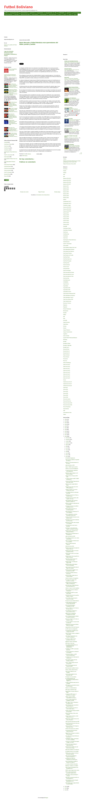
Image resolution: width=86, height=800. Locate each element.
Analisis (64, 170)
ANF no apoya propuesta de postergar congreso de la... (71, 772)
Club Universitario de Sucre (68, 274)
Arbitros (64, 199)
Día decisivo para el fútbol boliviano (72, 600)
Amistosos (65, 168)
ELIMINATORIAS (61, 12)
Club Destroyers (66, 241)
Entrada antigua (57, 191)
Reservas (65, 360)
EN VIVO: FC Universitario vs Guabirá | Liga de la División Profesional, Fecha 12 (13, 116)
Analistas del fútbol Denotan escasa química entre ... (72, 518)
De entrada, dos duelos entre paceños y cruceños (70, 580)
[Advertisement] (39, 25)
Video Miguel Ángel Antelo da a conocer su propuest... (71, 637)
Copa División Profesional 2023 (69, 293)
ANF (64, 174)
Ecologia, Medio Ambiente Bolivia (71, 87)
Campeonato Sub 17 (67, 201)
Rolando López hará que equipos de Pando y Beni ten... (72, 548)
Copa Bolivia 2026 (66, 289)
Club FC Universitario (8, 154)
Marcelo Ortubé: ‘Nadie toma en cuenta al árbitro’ (71, 576)
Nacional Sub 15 (66, 353)
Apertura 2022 (66, 193)
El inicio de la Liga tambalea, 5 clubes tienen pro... (71, 745)
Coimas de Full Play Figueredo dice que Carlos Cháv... (72, 482)
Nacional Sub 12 (66, 351)
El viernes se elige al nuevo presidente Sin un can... (70, 639)
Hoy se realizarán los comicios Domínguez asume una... (71, 515)
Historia (25, 155)
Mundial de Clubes (66, 343)
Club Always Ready (8, 144)
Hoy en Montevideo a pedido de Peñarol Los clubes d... (71, 762)
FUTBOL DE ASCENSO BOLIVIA (71, 61)
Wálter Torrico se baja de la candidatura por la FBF (70, 614)
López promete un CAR (69, 465)
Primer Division (66, 356)
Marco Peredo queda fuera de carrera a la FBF (71, 666)
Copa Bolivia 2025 (66, 287)
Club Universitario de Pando (68, 272)
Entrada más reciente (24, 191)
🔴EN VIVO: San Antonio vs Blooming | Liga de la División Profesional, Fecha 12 (13, 86)
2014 (66, 788)
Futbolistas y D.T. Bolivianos (70, 98)
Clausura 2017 (66, 212)
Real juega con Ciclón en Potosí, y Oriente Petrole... (72, 496)
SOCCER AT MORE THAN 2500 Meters (70, 136)
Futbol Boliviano (18, 7)
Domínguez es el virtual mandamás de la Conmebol (72, 520)
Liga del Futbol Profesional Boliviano (70, 337)
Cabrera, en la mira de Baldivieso (71, 468)
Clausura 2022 (66, 220)
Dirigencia (65, 305)
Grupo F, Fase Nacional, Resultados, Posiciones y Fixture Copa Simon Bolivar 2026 (71, 79)
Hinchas (64, 326)
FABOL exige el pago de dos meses (72, 770)
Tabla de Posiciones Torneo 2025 (69, 163)
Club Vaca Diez (66, 278)
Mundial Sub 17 (66, 347)
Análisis (64, 172)
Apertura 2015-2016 (67, 182)
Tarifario (64, 158)
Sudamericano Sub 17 (67, 383)
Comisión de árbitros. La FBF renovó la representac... (71, 655)
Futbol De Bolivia (67, 68)
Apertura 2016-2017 (67, 184)
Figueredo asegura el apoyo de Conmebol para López (71, 559)
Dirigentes (65, 306)
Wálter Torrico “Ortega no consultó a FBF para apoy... (72, 734)
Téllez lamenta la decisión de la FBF (72, 721)
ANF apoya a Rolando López (70, 689)
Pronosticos (65, 358)
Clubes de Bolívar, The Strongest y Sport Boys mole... (72, 726)
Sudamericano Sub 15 (67, 381)
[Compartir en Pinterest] (41, 154)
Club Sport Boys (66, 268)
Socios (64, 379)
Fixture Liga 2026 (35, 14)
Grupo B (70, 14)
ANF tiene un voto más (69, 643)
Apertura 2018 (66, 187)
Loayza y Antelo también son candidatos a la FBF (70, 700)
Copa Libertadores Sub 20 (68, 297)
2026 (66, 419)
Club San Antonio (7, 170)
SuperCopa (65, 387)
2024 (66, 422)
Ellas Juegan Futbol (68, 118)
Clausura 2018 (66, 214)
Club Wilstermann (66, 280)
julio (66, 446)
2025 (66, 420)
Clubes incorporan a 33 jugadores (71, 578)
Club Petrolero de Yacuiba (68, 255)
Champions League (67, 205)
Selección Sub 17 (66, 368)
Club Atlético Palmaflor (69, 144)
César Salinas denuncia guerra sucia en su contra (71, 599)
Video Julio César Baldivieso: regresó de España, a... (71, 756)
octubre (67, 441)
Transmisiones (66, 408)
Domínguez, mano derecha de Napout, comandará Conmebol (71, 528)
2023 (66, 424)
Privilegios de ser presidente (70, 676)
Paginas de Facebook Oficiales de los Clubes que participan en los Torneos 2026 (72, 161)
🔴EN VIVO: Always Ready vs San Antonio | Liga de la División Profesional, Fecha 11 (13, 104)
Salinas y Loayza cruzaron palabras (72, 588)
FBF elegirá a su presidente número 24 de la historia (72, 686)
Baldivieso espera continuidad (71, 641)
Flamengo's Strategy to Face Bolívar (71, 137)
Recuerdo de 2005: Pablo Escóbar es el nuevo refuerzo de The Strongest (74, 130)
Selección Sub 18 (66, 372)
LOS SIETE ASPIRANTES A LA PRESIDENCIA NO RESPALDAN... (71, 646)
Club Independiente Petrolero (9, 161)
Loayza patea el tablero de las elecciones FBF (71, 675)
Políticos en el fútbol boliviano (71, 687)
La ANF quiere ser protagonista (71, 628)
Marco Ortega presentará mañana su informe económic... (71, 617)
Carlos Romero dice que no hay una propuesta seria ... (72, 724)
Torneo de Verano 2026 (67, 404)
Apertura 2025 (66, 197)
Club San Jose (66, 266)
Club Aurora (6, 146)
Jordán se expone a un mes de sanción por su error (71, 490)
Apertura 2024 (66, 195)
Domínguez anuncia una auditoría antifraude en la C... (71, 507)
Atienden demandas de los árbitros (72, 728)
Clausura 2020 (66, 218)
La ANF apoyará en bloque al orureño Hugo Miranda (70, 603)
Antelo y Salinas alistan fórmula (71, 669)
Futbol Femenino (66, 322)
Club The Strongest (76, 12)
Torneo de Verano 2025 (67, 402)
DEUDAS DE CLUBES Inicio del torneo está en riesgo (71, 747)
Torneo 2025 (65, 395)
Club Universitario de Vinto (68, 276)
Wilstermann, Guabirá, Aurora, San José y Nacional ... (72, 719)
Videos (64, 414)
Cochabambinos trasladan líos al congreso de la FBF (71, 631)
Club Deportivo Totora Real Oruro (10, 151)
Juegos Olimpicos (66, 329)
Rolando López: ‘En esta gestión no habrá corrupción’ (72, 557)
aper (64, 176)
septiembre (68, 442)
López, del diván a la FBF (70, 536)
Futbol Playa (65, 324)
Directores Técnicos (67, 303)
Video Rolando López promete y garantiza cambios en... (71, 501)
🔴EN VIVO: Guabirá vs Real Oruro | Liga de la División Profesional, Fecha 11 (13, 110)
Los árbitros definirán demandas (71, 764)
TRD (64, 410)
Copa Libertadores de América (69, 295)
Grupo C (64, 14)
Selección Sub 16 (66, 366)
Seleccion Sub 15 (66, 364)
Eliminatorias (65, 310)
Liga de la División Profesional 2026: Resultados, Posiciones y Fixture (10, 75)
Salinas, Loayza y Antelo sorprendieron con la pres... (71, 697)
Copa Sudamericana (49, 12)
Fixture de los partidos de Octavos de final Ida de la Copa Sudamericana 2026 (13, 122)
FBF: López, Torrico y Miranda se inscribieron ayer (71, 703)
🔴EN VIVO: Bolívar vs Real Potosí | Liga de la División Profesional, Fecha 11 (13, 135)
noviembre (68, 439)
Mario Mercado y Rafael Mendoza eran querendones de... (71, 586)
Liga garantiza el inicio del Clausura (72, 627)
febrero (67, 454)
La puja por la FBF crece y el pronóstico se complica (70, 695)
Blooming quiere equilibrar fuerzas (71, 667)
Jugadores (65, 333)
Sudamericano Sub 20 (67, 385)
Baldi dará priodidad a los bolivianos (72, 749)
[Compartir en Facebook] (40, 154)
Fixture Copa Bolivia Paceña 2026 (13, 70)
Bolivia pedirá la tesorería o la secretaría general (71, 509)
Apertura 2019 (66, 189)
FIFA (64, 318)
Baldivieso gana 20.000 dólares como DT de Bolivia (71, 565)
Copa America (32, 12)
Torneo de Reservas (67, 400)
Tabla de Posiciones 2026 (25, 14)
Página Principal (41, 191)
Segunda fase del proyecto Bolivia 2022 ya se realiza (71, 625)
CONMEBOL (65, 282)
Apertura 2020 (66, 191)
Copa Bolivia (65, 285)
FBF (55, 12)
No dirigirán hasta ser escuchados (72, 751)
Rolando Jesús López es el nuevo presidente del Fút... (71, 551)
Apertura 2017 (66, 186)
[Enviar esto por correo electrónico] (37, 154)
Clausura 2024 (66, 222)
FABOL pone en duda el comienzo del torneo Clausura (71, 754)
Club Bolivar (69, 12)
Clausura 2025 (66, 224)
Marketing (65, 339)
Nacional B (66, 77)
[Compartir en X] (39, 154)
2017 (66, 434)
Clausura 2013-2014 (67, 207)
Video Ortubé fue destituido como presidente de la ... (71, 768)
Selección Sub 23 (66, 377)
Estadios (65, 312)
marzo (67, 453)
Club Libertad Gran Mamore (68, 251)
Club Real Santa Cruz (67, 258)
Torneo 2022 (65, 391)
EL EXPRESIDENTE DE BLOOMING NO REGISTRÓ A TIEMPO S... (71, 679)
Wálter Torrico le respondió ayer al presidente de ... (71, 534)
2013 (66, 789)
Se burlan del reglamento (70, 457)
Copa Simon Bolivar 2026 (14, 12)
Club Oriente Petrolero (8, 164)
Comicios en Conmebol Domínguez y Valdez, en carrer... (72, 742)
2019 (66, 431)
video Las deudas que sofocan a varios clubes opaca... (71, 708)
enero (67, 456)
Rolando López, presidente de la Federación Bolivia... (71, 531)
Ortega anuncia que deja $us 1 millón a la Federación (71, 583)
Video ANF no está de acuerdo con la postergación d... (72, 778)
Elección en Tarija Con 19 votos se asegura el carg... (72, 619)
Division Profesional (24, 12)
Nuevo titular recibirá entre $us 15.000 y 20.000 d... (71, 660)
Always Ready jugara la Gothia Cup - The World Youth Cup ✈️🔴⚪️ (74, 109)
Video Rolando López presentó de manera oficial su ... (71, 706)
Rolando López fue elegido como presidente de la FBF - (71, 570)
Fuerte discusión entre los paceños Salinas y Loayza (72, 596)
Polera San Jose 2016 (69, 546)
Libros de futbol (66, 335)
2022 (66, 426)
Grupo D (59, 14)
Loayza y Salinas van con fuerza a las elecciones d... (72, 608)
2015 (66, 786)
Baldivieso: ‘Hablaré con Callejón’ (71, 765)
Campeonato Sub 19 (67, 203)
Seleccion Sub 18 (66, 370)
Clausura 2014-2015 (67, 209)
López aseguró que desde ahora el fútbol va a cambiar (72, 568)
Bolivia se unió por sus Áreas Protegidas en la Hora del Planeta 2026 (74, 89)
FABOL (64, 314)
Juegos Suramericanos (67, 331)
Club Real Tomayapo (8, 168)
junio (67, 447)
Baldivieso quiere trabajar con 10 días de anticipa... (71, 474)
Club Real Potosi (7, 166)
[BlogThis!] (38, 154)
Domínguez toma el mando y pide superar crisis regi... (71, 498)
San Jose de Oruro (68, 128)
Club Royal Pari (66, 262)
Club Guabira (6, 156)
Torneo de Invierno (66, 399)
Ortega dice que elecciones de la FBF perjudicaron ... (71, 487)
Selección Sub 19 (66, 374)
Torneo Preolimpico (67, 406)
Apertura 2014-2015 (67, 180)
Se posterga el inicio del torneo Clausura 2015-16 (71, 731)
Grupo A (75, 14)
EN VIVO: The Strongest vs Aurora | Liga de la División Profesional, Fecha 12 (13, 129)
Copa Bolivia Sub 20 (67, 291)
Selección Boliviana (8, 14)
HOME (6, 12)
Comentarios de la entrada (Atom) (43, 194)
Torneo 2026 (16, 14)
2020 (66, 429)
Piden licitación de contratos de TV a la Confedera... (72, 512)
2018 (66, 432)
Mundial (64, 341)
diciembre (68, 437)
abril (66, 451)
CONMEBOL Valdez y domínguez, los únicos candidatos (72, 739)
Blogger (46, 797)
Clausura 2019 (66, 216)
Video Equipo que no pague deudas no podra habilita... (72, 783)
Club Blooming (7, 148)
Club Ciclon (65, 237)
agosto (67, 444)
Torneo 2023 (65, 393)
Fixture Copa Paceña (52, 14)
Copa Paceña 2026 (43, 14)
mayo (67, 449)
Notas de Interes (66, 354)
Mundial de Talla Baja (67, 345)
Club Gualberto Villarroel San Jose (10, 158)
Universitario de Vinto (67, 412)
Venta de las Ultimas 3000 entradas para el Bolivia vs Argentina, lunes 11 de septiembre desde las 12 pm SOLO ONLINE (10, 92)
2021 (66, 427)
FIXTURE (65, 320)
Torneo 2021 (65, 389)
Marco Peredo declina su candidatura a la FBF (70, 606)
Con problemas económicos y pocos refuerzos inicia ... (71, 611)
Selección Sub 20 (66, 376)
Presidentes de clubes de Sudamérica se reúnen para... (71, 759)
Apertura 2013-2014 (67, 178)
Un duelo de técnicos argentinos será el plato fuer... (71, 471)
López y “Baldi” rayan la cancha (71, 466)
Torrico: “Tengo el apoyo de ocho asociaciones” (71, 663)
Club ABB (6, 142)
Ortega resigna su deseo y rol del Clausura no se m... (71, 717)
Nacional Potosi (7, 174)
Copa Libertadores (40, 12)
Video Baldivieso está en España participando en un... (71, 781)
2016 (66, 436)
